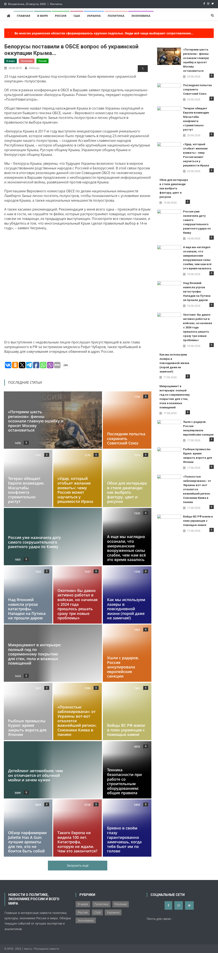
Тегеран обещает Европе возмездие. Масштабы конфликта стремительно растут (26, 490)
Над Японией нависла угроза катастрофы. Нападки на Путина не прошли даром (27, 608)
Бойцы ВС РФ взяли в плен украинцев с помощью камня (126, 730)
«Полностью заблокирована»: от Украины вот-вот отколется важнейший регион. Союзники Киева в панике (197, 489)
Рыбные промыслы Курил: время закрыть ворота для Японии (27, 727)
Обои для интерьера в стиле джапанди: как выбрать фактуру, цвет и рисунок (127, 492)
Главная (23, 16)
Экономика (140, 16)
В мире (42, 16)
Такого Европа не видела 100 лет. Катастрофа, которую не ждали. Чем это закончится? (77, 841)
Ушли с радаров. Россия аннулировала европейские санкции (123, 667)
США (76, 16)
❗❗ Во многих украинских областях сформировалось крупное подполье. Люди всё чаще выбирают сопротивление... (99, 33)
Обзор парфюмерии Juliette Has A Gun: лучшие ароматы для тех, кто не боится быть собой (27, 841)
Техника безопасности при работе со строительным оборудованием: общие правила (124, 781)
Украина (94, 16)
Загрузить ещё (78, 865)
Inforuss (34, 68)
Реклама (121, 904)
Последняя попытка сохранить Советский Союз (126, 438)
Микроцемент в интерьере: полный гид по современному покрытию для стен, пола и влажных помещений (34, 654)
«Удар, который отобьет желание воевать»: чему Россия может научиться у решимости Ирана (75, 490)
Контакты (56, 4)
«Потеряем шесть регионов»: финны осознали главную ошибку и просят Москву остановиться (35, 421)
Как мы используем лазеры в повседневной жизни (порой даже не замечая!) (126, 608)
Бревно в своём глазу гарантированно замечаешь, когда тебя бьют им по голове (124, 840)
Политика (116, 16)
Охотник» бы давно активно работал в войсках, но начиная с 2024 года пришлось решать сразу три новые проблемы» (77, 604)
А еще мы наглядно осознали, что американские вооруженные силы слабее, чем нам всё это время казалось (126, 548)
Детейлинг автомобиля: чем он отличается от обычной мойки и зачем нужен (35, 775)
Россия (60, 16)
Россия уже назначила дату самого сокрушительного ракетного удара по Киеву (34, 542)
